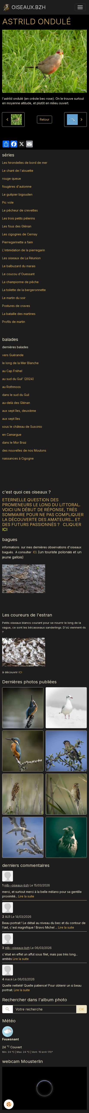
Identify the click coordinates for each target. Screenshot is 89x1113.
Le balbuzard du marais (18, 266)
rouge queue (11, 178)
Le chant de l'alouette (17, 170)
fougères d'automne (17, 186)
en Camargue (12, 434)
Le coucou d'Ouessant (18, 274)
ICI (35, 552)
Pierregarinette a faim (17, 242)
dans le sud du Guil (15, 395)
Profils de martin (13, 321)
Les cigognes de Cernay (19, 234)
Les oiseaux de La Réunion (21, 258)
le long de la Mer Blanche (20, 363)
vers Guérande (13, 355)
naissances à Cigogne (18, 458)
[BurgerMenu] (80, 7)
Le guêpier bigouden (17, 194)
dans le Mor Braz (14, 442)
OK (81, 1009)
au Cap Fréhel (12, 371)
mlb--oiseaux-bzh (16, 885)
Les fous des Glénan (16, 226)
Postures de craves (16, 306)
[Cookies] (9, 1104)
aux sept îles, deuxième (19, 410)
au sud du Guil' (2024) (18, 379)
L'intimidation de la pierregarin (23, 250)
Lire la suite (26, 896)
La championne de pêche (20, 282)
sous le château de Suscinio (22, 426)
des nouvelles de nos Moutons (24, 450)
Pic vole (8, 202)
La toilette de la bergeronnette (24, 290)
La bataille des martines (18, 314)
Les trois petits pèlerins (18, 218)
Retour (44, 119)
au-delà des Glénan (16, 403)
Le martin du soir (13, 298)
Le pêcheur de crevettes (20, 210)
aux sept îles (11, 418)
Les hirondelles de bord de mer (24, 162)
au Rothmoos (11, 387)
